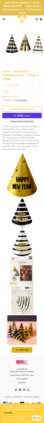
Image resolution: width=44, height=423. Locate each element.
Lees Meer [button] (8, 413)
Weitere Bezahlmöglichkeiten (22, 121)
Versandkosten (21, 100)
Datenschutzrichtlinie (22, 375)
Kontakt (22, 383)
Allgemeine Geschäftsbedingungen (22, 370)
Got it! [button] (22, 419)
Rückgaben (22, 379)
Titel (5, 85)
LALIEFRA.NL (17, 397)
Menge (6, 91)
